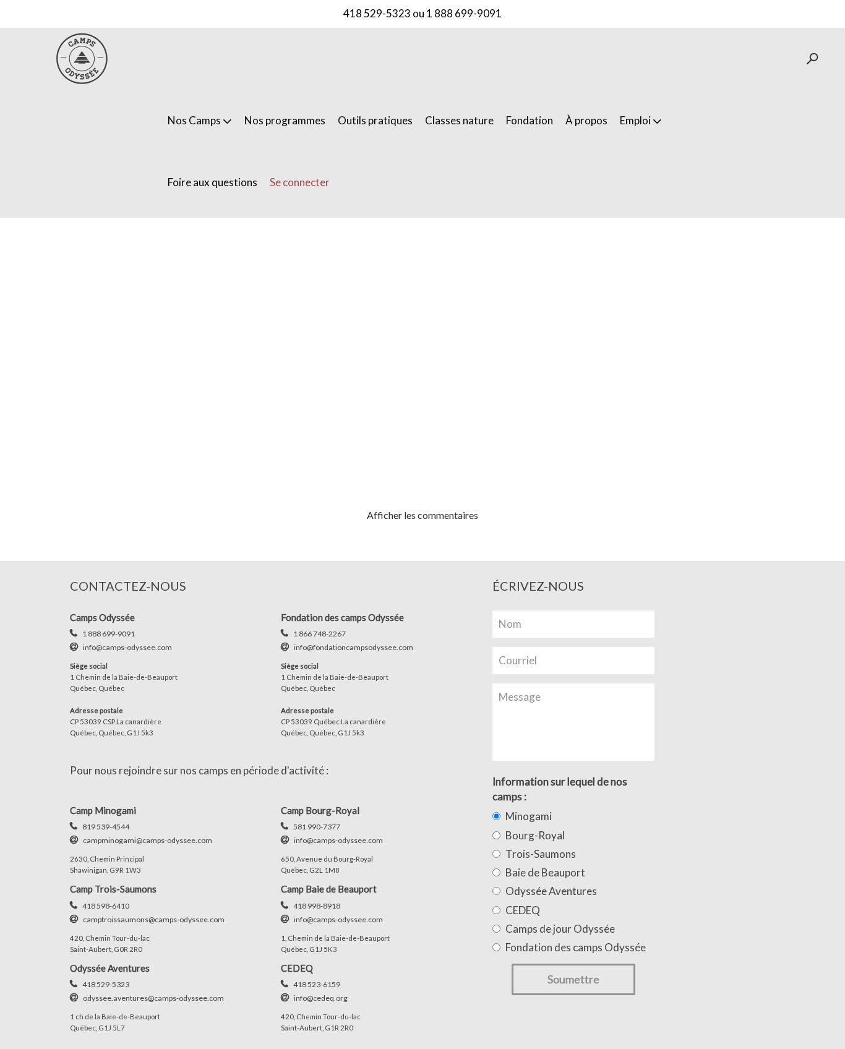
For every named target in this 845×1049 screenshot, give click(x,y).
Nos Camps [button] (194, 120)
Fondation (529, 120)
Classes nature (459, 120)
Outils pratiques (375, 120)
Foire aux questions (212, 182)
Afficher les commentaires (422, 515)
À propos (586, 120)
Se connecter (300, 182)
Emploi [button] (635, 120)
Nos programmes (284, 120)
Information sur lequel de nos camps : (559, 789)
